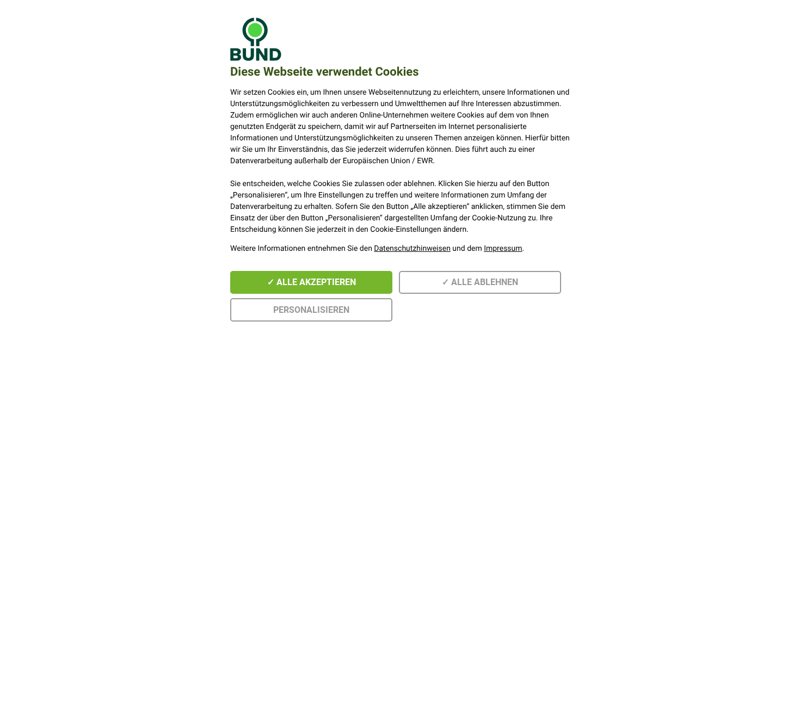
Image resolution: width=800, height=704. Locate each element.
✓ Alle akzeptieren (311, 282)
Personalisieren (311, 310)
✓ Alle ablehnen (480, 282)
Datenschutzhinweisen (412, 248)
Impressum (503, 248)
